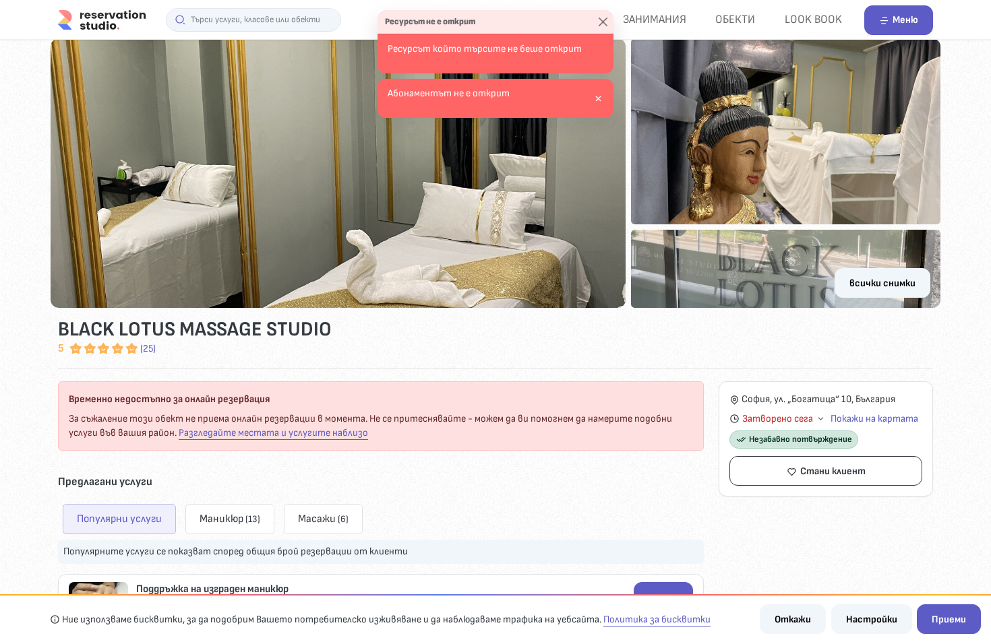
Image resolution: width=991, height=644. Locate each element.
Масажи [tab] (323, 518)
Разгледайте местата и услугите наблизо (273, 432)
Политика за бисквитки (657, 619)
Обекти (735, 19)
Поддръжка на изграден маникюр (212, 589)
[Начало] (102, 19)
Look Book (813, 19)
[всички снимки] (495, 173)
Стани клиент (833, 471)
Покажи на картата (874, 418)
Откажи (793, 619)
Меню (905, 19)
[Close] (603, 22)
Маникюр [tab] (230, 518)
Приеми (949, 619)
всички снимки (882, 283)
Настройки (871, 619)
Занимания (654, 19)
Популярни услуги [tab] (119, 518)
